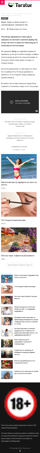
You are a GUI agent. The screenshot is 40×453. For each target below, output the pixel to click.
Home (3, 13)
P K (4, 29)
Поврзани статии (19, 147)
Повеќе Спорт (19, 150)
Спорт (9, 13)
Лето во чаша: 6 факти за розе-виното (17, 255)
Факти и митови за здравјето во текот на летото (19, 183)
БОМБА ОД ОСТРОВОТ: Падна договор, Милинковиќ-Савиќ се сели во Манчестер (20, 122)
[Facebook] (20, 451)
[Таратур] (20, 2)
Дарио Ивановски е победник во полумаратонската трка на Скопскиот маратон (20, 136)
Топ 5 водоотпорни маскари (13, 220)
